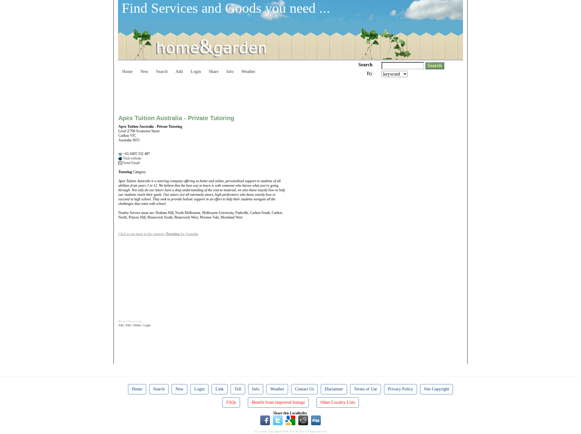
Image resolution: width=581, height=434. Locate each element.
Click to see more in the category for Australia (158, 234)
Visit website (131, 158)
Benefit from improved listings (278, 402)
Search (162, 71)
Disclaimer (334, 389)
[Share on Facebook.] (265, 420)
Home (127, 71)
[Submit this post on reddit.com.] (303, 420)
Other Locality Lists (337, 402)
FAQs (231, 402)
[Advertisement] (228, 93)
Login (196, 71)
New (144, 71)
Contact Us (304, 389)
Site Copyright (436, 389)
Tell (238, 389)
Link (219, 389)
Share (213, 71)
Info (230, 71)
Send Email (131, 163)
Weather (248, 71)
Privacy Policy (400, 389)
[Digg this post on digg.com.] (316, 420)
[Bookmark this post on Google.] (290, 420)
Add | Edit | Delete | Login (134, 325)
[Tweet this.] (277, 420)
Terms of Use (365, 389)
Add (179, 71)
